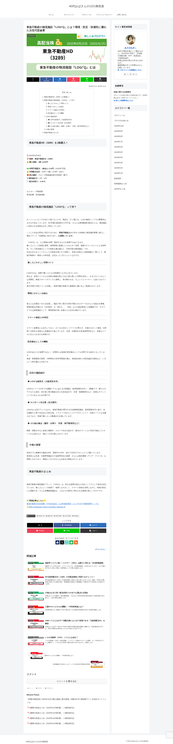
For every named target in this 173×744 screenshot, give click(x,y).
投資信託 (117, 178)
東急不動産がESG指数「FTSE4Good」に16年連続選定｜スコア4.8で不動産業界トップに (63, 504)
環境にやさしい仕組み (56, 106)
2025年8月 (118, 136)
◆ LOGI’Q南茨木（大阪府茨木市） (60, 120)
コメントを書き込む (66, 681)
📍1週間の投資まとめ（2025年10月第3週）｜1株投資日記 (50, 718)
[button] (100, 79)
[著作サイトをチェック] (57, 542)
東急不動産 (59, 516)
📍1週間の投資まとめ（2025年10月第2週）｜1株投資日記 (50, 723)
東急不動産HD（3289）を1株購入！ (57, 97)
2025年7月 (118, 142)
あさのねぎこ (131, 48)
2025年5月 (118, 152)
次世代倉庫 (68, 516)
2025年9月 (118, 131)
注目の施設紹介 (51, 116)
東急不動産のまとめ (51, 132)
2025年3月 (118, 163)
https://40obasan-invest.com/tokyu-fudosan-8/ (47, 507)
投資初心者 (41, 516)
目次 (64, 92)
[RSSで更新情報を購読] (76, 542)
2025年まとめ (119, 189)
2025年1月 (118, 173)
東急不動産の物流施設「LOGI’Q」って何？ (59, 100)
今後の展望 (50, 129)
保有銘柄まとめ (120, 184)
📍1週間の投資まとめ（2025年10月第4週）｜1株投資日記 (50, 713)
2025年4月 (118, 157)
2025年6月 (32, 516)
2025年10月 (119, 126)
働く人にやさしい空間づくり (58, 103)
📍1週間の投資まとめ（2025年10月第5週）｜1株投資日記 (50, 708)
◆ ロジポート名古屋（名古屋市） (60, 123)
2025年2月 (118, 168)
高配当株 (50, 516)
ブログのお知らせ (121, 121)
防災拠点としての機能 (56, 113)
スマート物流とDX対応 (56, 110)
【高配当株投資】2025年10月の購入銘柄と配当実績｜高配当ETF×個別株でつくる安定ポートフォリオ (66, 700)
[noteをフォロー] (67, 542)
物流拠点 (76, 516)
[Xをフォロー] (62, 542)
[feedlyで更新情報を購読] (71, 542)
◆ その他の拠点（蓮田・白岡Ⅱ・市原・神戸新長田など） (69, 126)
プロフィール (119, 115)
